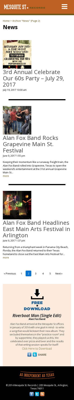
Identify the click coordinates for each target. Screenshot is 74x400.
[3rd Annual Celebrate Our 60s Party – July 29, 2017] (17, 67)
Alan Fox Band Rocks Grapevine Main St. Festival (30, 144)
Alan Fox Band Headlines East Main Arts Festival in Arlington (36, 229)
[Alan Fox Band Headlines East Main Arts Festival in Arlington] (17, 217)
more (6, 176)
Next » (58, 273)
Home (6, 20)
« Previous (10, 273)
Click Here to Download (37, 348)
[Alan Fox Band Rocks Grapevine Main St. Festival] (17, 132)
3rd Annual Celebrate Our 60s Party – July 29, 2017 (33, 78)
